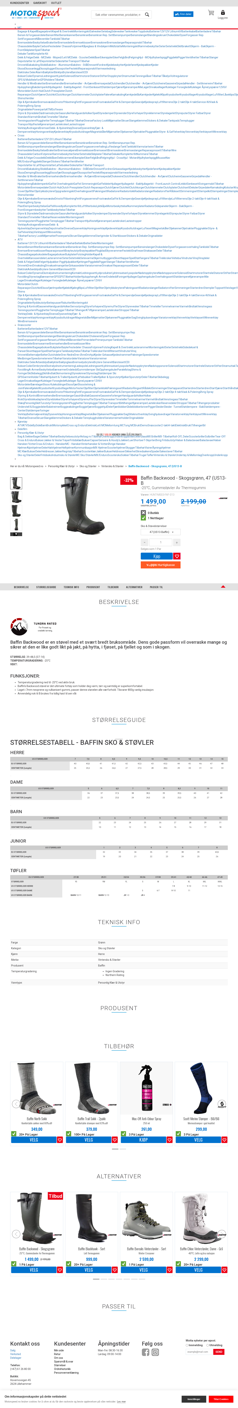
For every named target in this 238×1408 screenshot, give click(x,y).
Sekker (44, 436)
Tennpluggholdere (93, 417)
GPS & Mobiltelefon (29, 79)
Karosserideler (37, 258)
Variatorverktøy (168, 317)
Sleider (160, 406)
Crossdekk (39, 157)
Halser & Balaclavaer (188, 440)
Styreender (120, 113)
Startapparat (175, 388)
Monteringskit (82, 31)
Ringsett (138, 388)
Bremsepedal (103, 83)
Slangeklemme (138, 120)
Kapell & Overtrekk (63, 31)
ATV (20, 239)
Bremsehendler (55, 83)
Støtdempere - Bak (192, 406)
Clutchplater (97, 94)
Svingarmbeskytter (35, 209)
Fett (78, 102)
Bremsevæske (46, 102)
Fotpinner (76, 46)
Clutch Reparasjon (93, 187)
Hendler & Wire (26, 83)
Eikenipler (78, 157)
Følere (107, 94)
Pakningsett (100, 191)
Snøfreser (138, 250)
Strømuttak (128, 76)
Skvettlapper (121, 258)
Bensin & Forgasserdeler (32, 35)
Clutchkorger (63, 94)
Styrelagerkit (168, 113)
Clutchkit (51, 94)
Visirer (148, 447)
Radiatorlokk (127, 191)
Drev (30, 265)
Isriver (144, 406)
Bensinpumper (122, 35)
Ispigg (163, 57)
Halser (217, 440)
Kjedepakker (144, 64)
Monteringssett (75, 217)
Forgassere (29, 38)
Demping (30, 172)
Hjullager (116, 183)
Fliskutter (66, 302)
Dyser (183, 35)
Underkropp (221, 455)
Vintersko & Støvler (165, 455)
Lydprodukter (104, 272)
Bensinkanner (68, 35)
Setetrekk (171, 46)
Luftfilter (218, 94)
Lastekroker (61, 124)
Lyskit (61, 76)
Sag (133, 317)
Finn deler (186, 14)
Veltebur (177, 258)
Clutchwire (159, 83)
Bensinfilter (53, 35)
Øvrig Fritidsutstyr (165, 440)
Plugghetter (43, 120)
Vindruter (187, 258)
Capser (94, 440)
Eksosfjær (56, 172)
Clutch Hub (37, 90)
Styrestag (34, 276)
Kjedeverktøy (61, 131)
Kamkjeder (146, 94)
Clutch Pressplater (54, 90)
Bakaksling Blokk (37, 64)
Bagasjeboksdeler (37, 254)
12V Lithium (171, 31)
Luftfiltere (61, 339)
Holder (89, 254)
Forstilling (23, 276)
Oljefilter (29, 191)
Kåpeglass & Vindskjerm (96, 46)
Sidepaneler (162, 206)
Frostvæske (104, 102)
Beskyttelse (40, 42)
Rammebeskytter (149, 46)
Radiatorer (113, 191)
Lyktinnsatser (119, 272)
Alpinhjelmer (34, 447)
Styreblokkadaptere (34, 399)
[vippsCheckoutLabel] (161, 564)
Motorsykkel (60, 425)
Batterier (154, 31)
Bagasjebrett (44, 31)
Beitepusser (54, 302)
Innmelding (196, 1345)
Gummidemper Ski (88, 369)
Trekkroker (165, 258)
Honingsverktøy (45, 131)
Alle (140, 87)
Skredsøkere (143, 451)
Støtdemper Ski (107, 373)
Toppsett (220, 287)
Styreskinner (78, 373)
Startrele (208, 272)
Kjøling (74, 287)
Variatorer (84, 358)
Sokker (125, 455)
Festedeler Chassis (60, 46)
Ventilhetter (193, 57)
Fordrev (102, 64)
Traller (94, 377)
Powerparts (39, 109)
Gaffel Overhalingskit (61, 183)
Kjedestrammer (121, 354)
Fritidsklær (76, 440)
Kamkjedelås (132, 94)
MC (20, 27)
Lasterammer (54, 258)
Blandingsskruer (156, 35)
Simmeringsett (189, 191)
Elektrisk (23, 269)
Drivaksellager (157, 87)
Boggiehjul (101, 406)
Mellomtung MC (114, 425)
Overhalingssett (84, 191)
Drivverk (22, 64)
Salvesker (95, 31)
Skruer (125, 120)
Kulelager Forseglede (178, 87)
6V (180, 31)
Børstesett (77, 72)
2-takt (164, 425)
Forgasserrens (89, 102)
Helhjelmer (68, 447)
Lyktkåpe (101, 206)
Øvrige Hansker (117, 443)
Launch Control (170, 183)
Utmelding (215, 1345)
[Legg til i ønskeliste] (60, 1140)
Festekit (74, 68)
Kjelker (125, 377)
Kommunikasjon (83, 447)
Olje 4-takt (191, 102)
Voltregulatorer (179, 76)
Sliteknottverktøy (138, 414)
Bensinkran (82, 35)
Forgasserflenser (46, 339)
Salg (12, 1350)
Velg (34, 1140)
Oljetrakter (139, 131)
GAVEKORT (40, 2)
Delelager (15, 1357)
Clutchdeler (54, 354)
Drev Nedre (67, 354)
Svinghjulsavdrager (147, 317)
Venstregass (204, 306)
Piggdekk (172, 57)
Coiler (29, 76)
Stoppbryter (114, 76)
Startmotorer (82, 76)
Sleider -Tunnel (172, 406)
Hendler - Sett (194, 83)
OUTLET (56, 2)
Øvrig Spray (34, 105)
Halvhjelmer (55, 447)
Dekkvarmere (65, 157)
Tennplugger (57, 120)
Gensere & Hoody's (109, 440)
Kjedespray (150, 102)
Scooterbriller (197, 436)
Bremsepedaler (40, 187)
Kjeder (155, 64)
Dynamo (37, 76)
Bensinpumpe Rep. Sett (107, 246)
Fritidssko (46, 455)
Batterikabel (189, 31)
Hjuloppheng (25, 87)
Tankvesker (131, 31)
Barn (43, 425)
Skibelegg (36, 373)
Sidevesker (117, 31)
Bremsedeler (25, 42)
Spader (155, 451)
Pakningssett (131, 287)
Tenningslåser (143, 76)
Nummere (142, 154)
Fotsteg (81, 254)
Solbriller (210, 436)
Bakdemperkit (40, 87)
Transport (74, 61)
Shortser (139, 440)
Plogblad (100, 250)
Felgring (134, 57)
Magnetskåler (98, 131)
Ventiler (29, 98)
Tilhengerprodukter (208, 403)
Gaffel (50, 206)
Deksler (194, 187)
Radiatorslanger (144, 191)
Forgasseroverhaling (94, 146)
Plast (21, 206)
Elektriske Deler (27, 72)
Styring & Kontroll (28, 306)
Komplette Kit (40, 53)
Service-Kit (203, 102)
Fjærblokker (120, 406)
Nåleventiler (43, 38)
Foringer (122, 276)
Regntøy (67, 451)
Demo (144, 425)
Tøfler (150, 455)
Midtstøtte (116, 46)
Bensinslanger (139, 35)
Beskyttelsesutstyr (69, 436)
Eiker (116, 57)
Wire (173, 150)
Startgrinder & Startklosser (111, 235)
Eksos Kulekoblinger (54, 384)
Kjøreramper (130, 87)
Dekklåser (94, 57)
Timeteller (52, 116)
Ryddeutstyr (40, 302)
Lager (145, 87)
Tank (29, 53)
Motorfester (76, 388)
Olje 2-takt (179, 102)
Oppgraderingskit (64, 191)
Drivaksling (39, 265)
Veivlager (230, 287)
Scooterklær (89, 451)
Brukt (49, 425)
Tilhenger (80, 310)
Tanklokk (55, 38)
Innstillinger (194, 1399)
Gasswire (170, 83)
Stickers (55, 161)
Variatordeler (70, 358)
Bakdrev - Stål (79, 64)
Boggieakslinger (69, 406)
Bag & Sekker (25, 436)
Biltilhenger (126, 403)
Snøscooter (24, 325)
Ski (29, 373)
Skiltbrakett (184, 46)
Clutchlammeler (80, 94)
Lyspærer (213, 87)
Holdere (49, 79)
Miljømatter (114, 120)
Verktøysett (206, 131)
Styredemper (106, 113)
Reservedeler (58, 217)
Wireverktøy (220, 131)
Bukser (40, 440)
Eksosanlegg (32, 68)
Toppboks (143, 31)
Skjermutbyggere (104, 258)
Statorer (95, 76)
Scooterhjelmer (116, 447)
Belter (87, 243)
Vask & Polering (191, 391)
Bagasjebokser (56, 254)
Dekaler (22, 53)
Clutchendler (118, 83)
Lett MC (100, 425)
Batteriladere (203, 31)
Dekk (36, 261)
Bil (204, 425)
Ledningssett (50, 76)
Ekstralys (47, 272)
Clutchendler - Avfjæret (139, 83)
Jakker (124, 440)
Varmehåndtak (37, 116)
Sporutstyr (135, 377)
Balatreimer (53, 406)
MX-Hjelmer (100, 447)
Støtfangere (142, 258)
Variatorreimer (93, 265)
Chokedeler (173, 35)
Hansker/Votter (27, 443)
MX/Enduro (101, 455)
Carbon (44, 46)
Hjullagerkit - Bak (58, 87)
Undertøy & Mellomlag (189, 455)
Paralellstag (124, 369)
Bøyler (36, 46)
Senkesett (96, 87)
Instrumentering (62, 272)
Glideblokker (134, 406)
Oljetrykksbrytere (44, 191)
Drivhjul (90, 354)
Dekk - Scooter (80, 57)
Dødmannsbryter (49, 113)
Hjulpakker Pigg (55, 261)
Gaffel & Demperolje (123, 102)
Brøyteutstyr (72, 250)
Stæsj (21, 403)
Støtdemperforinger (37, 410)
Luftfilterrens (165, 102)
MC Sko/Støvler (85, 455)
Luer (131, 440)
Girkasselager (121, 168)
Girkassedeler (77, 265)
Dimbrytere (39, 365)
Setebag (106, 31)
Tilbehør (216, 31)
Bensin (22, 246)
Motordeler (24, 90)
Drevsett (93, 64)
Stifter (103, 76)
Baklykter (48, 72)
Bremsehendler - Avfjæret (79, 83)
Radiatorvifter (161, 191)
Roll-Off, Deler (181, 436)
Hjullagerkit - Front (79, 87)
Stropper (124, 310)
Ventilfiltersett (111, 351)
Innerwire (207, 83)
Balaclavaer (207, 440)
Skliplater (29, 50)
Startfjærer (216, 388)
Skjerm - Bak (198, 46)
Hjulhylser (154, 57)
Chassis (22, 254)
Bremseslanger (116, 42)
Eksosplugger (47, 68)
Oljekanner (126, 131)
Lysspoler (132, 272)
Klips (163, 94)
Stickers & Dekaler (157, 120)
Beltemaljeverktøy (37, 414)
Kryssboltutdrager (79, 131)
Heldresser (48, 451)
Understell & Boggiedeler (32, 406)
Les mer (121, 1401)
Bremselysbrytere (83, 362)
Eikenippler (106, 57)
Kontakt (76, 272)
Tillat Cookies (221, 1399)
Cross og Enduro (76, 425)
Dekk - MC (39, 57)
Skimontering (63, 373)
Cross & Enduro (27, 440)
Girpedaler (204, 187)
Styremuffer (110, 306)
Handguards (78, 113)
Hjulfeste (34, 124)
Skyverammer (114, 250)
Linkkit (183, 183)
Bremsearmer (41, 343)
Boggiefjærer (87, 406)
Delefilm (22, 429)
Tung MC (129, 425)
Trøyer (66, 440)
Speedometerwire (42, 358)
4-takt (171, 425)
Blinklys (58, 72)
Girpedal (181, 83)
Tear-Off (220, 436)
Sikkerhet (130, 451)
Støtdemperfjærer (112, 87)
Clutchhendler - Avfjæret (153, 176)
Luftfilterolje (164, 198)
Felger (42, 261)
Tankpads (174, 120)
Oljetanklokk (100, 388)
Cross (21, 135)
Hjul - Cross (116, 157)
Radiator (150, 206)
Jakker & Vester (53, 440)
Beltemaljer (34, 354)
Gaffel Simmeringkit (85, 183)
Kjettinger (82, 261)
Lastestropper (76, 124)
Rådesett (175, 191)
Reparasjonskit (133, 42)
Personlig (29, 403)
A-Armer (101, 276)
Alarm (39, 72)
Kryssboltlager (188, 94)
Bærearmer (47, 276)
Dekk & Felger (25, 57)
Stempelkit (204, 191)
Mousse (161, 157)
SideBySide (34, 425)
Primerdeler (88, 339)
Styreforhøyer (135, 113)
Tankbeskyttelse (56, 209)
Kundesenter (19, 2)
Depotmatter (56, 228)
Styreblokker (53, 399)
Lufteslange (113, 146)
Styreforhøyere (94, 306)
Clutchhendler (131, 176)
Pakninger (137, 354)
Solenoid (69, 76)
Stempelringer (219, 191)
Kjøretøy (22, 421)
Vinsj (195, 258)
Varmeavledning (105, 68)
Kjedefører (130, 64)
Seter (162, 46)
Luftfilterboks (88, 206)
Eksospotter (62, 68)
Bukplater (71, 254)
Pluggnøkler (152, 131)
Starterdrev (197, 287)
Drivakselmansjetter (57, 265)
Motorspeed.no (34, 466)
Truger (143, 455)
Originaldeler (25, 109)
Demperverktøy (40, 228)
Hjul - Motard (130, 157)
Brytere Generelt (49, 269)
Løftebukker (62, 165)
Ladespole (81, 365)
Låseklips (228, 94)
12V (162, 31)
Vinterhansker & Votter (94, 443)
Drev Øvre (80, 354)
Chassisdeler (25, 46)
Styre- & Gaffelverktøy (172, 131)
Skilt (37, 403)
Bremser (44, 128)
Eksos (21, 68)
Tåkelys (165, 76)
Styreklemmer (152, 113)
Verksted (15, 1354)
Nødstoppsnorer (167, 272)
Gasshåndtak (81, 395)
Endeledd (111, 276)
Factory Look (100, 120)
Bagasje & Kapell (27, 31)
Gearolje (139, 102)
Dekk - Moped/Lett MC (58, 57)
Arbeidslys (34, 269)
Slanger (213, 57)
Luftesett (147, 228)
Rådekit (147, 388)
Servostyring (77, 306)
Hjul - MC (144, 57)
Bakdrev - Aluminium (59, 64)
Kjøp (156, 556)
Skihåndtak (49, 373)
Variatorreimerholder (116, 417)
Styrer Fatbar (196, 113)
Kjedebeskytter (115, 64)
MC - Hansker (73, 443)
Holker (88, 113)
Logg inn (223, 17)
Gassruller (65, 113)
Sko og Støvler (26, 455)
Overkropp (208, 455)
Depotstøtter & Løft (29, 61)
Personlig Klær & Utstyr (31, 432)
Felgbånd (124, 57)
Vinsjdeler (204, 258)
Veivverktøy (192, 131)
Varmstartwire (145, 146)
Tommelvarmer (170, 306)
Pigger (182, 57)
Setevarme (87, 258)
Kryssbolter (173, 94)
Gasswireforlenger (111, 395)
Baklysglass (66, 362)
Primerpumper (104, 339)
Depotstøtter (47, 61)
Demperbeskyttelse (35, 206)
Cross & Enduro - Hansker (50, 443)
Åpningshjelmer (161, 447)
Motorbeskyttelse (117, 206)
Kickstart (229, 187)
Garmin (27, 377)
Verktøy (22, 128)
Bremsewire (30, 321)
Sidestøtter (62, 61)
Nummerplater (136, 206)
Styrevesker (132, 306)
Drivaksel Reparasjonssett (117, 265)
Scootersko (114, 455)
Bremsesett (101, 150)
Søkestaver (166, 451)
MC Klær (22, 451)
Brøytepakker (87, 250)
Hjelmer (22, 447)
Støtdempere (181, 276)
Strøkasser (150, 250)
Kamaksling (118, 94)
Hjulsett (72, 377)
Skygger (130, 447)
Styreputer (182, 113)
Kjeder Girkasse (103, 354)
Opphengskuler (146, 276)
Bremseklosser (82, 42)
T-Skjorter (149, 440)
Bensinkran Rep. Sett (101, 35)
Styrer (121, 306)
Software (57, 109)
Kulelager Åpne (199, 87)
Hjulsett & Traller (58, 377)
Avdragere (33, 128)
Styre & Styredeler (28, 113)
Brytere (67, 72)
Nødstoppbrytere (148, 272)
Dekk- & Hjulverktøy (60, 128)
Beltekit (79, 243)
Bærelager (37, 384)
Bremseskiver (99, 42)
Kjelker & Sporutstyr (109, 377)
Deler (91, 168)
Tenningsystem (27, 120)
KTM (49, 109)
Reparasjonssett (152, 150)
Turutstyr (45, 403)
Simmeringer (182, 287)
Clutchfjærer (38, 94)
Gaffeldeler (104, 183)
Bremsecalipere (67, 150)
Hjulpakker (71, 261)
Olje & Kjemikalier (28, 102)
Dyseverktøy (88, 128)
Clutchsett (184, 187)
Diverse (88, 120)
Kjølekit (157, 94)
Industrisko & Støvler (64, 455)
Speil (38, 50)
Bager (36, 436)
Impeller (57, 287)
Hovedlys (59, 206)
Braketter (52, 42)
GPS (42, 79)
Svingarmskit (206, 183)
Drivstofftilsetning (65, 102)
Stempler (209, 287)
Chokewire (117, 176)
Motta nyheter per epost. (201, 1340)
